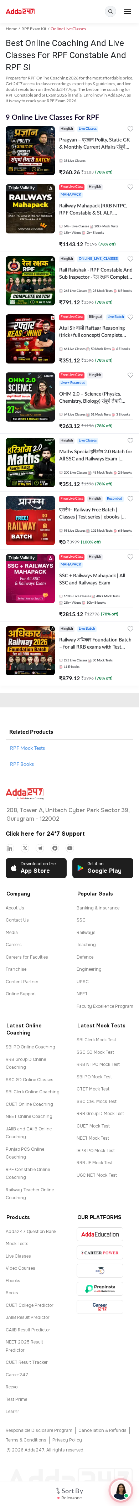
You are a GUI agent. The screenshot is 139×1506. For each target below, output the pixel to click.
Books (12, 1293)
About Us (15, 908)
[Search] (110, 11)
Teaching (86, 945)
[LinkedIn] (10, 848)
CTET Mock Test (93, 1089)
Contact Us (17, 920)
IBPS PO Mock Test (96, 1151)
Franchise (16, 969)
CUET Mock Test (93, 1126)
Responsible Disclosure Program (39, 1430)
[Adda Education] (100, 1234)
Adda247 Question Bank (31, 1231)
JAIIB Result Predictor (28, 1317)
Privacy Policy (67, 1440)
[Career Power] (100, 1252)
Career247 (17, 1375)
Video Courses (20, 1268)
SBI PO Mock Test (94, 1077)
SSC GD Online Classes (29, 1080)
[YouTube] (70, 848)
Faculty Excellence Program (105, 1006)
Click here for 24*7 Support (45, 833)
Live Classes (18, 1256)
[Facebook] (55, 848)
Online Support (21, 994)
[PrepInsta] (100, 1289)
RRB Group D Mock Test (100, 1113)
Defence (85, 957)
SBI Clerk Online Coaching (33, 1092)
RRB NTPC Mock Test (98, 1064)
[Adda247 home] (20, 12)
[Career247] (100, 1307)
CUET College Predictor (29, 1305)
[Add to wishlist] (130, 130)
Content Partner (22, 982)
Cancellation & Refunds (102, 1430)
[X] (25, 848)
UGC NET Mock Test (97, 1175)
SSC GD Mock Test (95, 1052)
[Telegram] (40, 848)
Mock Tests (17, 1244)
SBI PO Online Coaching (30, 1047)
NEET (82, 994)
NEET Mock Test (93, 1138)
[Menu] (127, 11)
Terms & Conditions (26, 1440)
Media (12, 932)
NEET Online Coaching (29, 1116)
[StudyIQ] (100, 1271)
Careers (14, 945)
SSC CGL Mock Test (97, 1101)
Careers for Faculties (27, 957)
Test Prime (16, 1399)
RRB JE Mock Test (95, 1163)
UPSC (83, 982)
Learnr (12, 1411)
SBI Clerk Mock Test (96, 1040)
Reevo (11, 1387)
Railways (86, 932)
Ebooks (13, 1281)
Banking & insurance (98, 908)
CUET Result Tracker (27, 1362)
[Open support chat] (120, 1490)
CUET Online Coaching (29, 1104)
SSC (81, 920)
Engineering (89, 969)
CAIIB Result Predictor (28, 1330)
